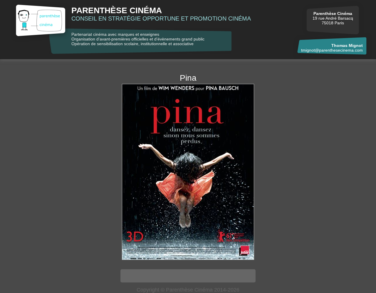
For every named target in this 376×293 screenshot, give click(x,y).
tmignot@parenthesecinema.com (332, 50)
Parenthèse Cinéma (116, 10)
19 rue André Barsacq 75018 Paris (333, 18)
